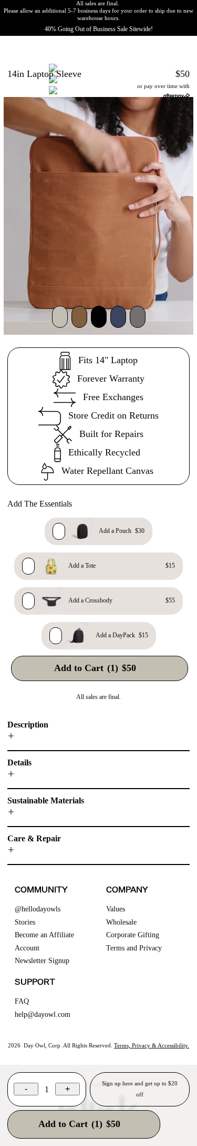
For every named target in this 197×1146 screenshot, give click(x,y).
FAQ (22, 1001)
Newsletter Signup (42, 961)
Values (115, 909)
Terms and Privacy (134, 948)
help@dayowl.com (42, 1014)
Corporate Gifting (132, 935)
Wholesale (121, 922)
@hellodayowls (37, 909)
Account (27, 948)
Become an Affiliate (44, 935)
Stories (25, 922)
